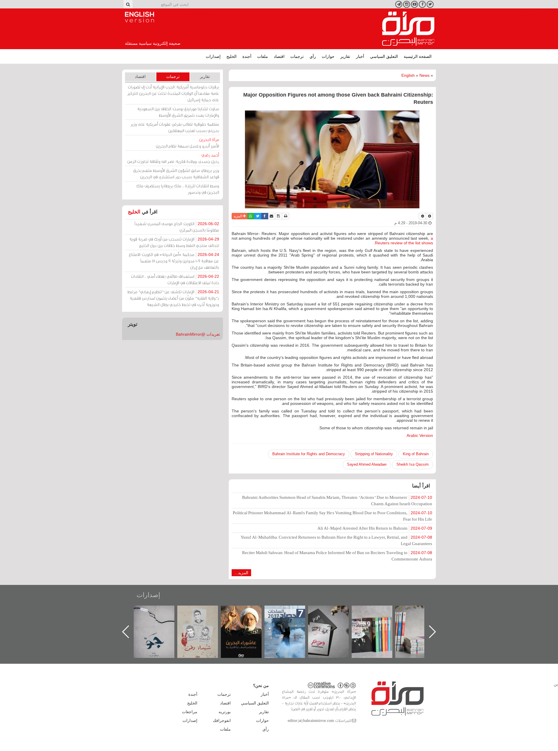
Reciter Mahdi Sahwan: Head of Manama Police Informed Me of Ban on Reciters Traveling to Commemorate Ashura (337, 555)
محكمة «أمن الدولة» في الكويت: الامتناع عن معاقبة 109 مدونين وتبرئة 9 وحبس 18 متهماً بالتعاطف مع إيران (174, 260)
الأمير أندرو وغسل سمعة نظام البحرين (187, 142)
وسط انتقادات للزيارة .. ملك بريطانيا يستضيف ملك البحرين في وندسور (177, 189)
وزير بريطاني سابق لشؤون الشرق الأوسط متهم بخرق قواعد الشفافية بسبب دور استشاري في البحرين (176, 173)
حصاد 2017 (334, 611)
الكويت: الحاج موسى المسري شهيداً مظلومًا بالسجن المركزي (177, 226)
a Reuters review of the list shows (404, 240)
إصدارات (213, 56)
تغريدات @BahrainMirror (198, 334)
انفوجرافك (222, 720)
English (408, 75)
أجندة (246, 56)
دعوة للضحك (160, 611)
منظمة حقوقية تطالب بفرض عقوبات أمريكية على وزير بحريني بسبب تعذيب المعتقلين (174, 127)
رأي (313, 56)
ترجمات (297, 56)
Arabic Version (420, 435)
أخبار (360, 56)
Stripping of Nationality (374, 454)
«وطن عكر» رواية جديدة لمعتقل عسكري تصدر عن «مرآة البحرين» (377, 622)
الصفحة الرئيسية (418, 56)
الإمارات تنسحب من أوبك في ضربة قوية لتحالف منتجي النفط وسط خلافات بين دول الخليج (174, 242)
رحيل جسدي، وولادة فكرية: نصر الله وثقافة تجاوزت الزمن (173, 158)
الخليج (231, 56)
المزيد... (241, 572)
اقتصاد (279, 56)
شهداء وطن (247, 611)
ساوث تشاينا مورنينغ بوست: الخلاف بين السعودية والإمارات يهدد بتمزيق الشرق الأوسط (178, 112)
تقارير (345, 56)
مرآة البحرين (408, 28)
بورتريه (225, 711)
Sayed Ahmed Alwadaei (367, 464)
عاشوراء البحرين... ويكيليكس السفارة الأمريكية (290, 618)
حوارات (328, 56)
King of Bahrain (416, 454)
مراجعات (189, 711)
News (424, 75)
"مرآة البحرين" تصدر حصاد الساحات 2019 (421, 618)
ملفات (262, 56)
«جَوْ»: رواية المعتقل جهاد (203, 615)
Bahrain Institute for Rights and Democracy (308, 454)
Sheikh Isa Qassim (412, 464)
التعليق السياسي (384, 56)
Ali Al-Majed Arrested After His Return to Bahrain (374, 528)
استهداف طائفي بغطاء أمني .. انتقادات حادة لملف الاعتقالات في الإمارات (175, 279)
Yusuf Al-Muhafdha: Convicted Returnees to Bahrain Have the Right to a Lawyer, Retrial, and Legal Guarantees (336, 540)
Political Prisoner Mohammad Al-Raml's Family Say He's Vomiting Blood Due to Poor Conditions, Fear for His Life (332, 516)
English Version (139, 17)
